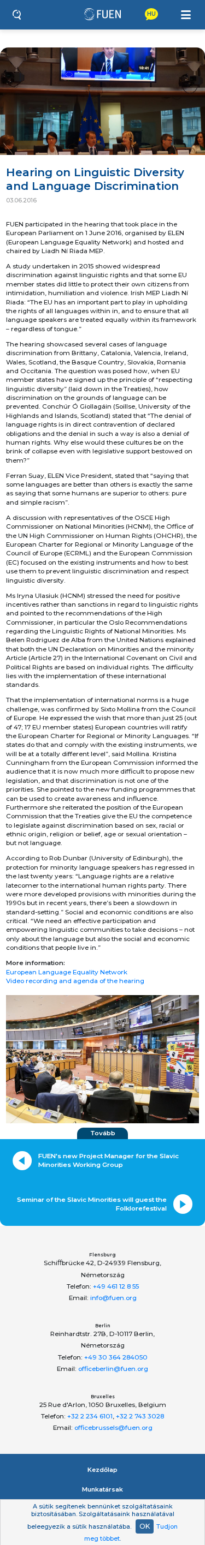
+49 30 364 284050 (116, 1357)
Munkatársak (102, 1489)
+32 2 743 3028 (140, 1416)
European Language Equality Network (66, 972)
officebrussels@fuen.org (113, 1428)
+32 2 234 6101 (90, 1416)
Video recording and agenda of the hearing (75, 981)
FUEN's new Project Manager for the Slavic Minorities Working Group (108, 1160)
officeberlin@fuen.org (113, 1369)
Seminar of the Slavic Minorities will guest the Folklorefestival (92, 1204)
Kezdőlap (102, 1470)
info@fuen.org (113, 1298)
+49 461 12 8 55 (116, 1286)
